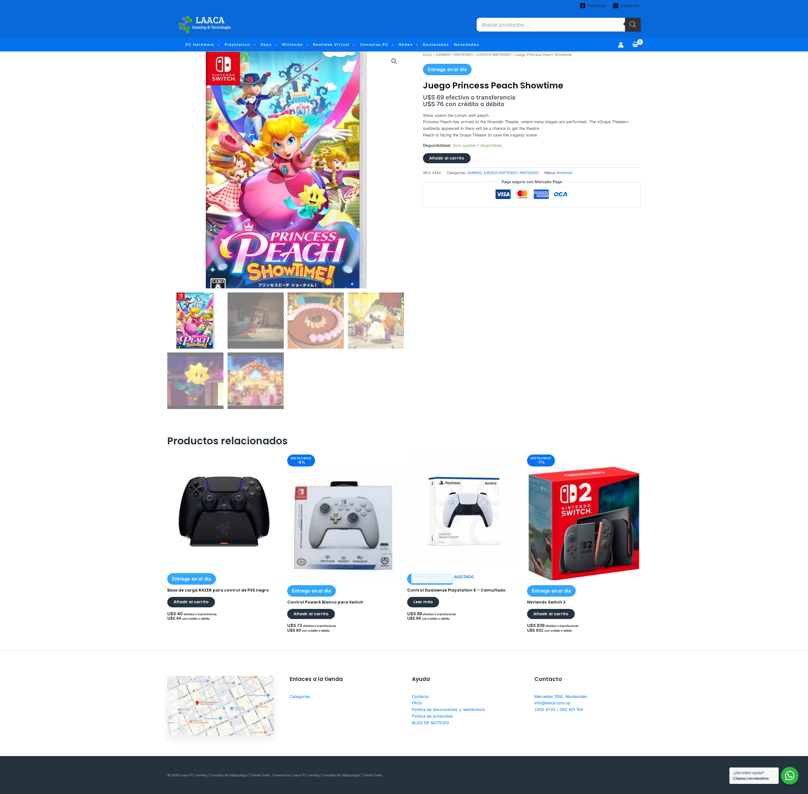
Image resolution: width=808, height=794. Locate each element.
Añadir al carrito (446, 158)
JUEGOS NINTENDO (494, 54)
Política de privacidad (432, 716)
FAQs (417, 703)
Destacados (436, 44)
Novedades (466, 44)
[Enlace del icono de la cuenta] (621, 45)
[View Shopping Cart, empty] (635, 45)
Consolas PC (374, 44)
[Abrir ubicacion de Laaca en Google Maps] (220, 706)
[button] (217, 44)
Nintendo (292, 44)
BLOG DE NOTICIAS (430, 722)
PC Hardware (200, 44)
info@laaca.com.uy (552, 703)
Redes (406, 44)
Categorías (300, 696)
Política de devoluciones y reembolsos (448, 709)
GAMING (443, 54)
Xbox (266, 44)
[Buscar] (633, 25)
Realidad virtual (331, 44)
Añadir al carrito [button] (191, 602)
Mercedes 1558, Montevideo (560, 696)
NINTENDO (463, 54)
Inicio (427, 54)
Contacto (420, 696)
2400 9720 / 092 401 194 (558, 709)
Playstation (237, 44)
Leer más (423, 602)
